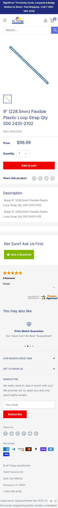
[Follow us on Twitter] (11, 433)
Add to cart (29, 165)
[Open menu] (4, 20)
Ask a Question (21, 254)
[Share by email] (52, 178)
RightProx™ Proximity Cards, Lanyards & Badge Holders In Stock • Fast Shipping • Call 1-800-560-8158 (29, 6)
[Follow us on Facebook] (5, 433)
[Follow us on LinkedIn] (36, 433)
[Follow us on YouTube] (30, 433)
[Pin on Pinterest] (40, 178)
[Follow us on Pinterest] (24, 433)
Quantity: (9, 153)
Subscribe (15, 414)
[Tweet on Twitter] (46, 178)
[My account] (45, 20)
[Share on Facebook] (34, 178)
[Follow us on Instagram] (17, 433)
